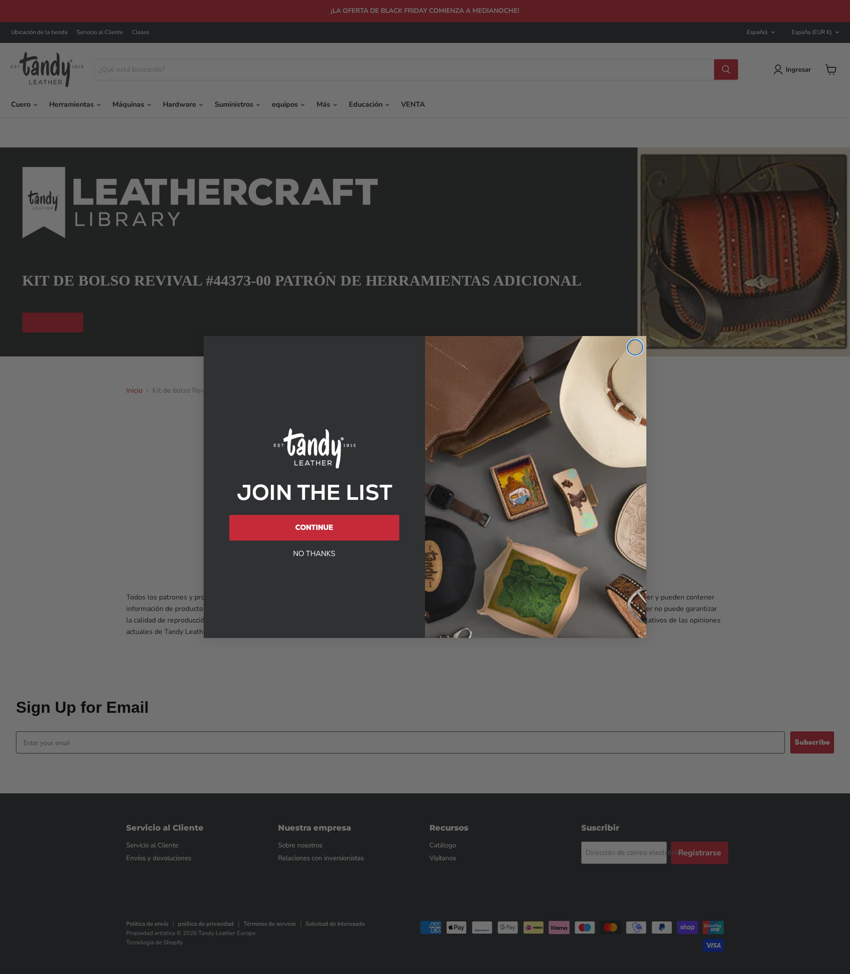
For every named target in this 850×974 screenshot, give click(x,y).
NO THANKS (314, 553)
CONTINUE (314, 527)
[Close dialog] (635, 347)
